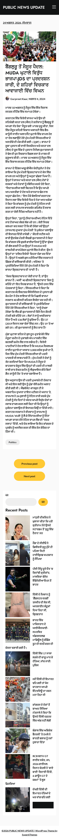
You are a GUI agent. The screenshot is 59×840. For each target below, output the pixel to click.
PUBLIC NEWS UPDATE (24, 7)
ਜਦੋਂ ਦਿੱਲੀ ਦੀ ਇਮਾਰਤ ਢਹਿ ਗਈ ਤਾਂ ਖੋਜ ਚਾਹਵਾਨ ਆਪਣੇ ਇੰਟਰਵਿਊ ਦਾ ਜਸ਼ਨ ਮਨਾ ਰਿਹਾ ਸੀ (43, 686)
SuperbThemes (29, 834)
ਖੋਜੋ (6, 495)
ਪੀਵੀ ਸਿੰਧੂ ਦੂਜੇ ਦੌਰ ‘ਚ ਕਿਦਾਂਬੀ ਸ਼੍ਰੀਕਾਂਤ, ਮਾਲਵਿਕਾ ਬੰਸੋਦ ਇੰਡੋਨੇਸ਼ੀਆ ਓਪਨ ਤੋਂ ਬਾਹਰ (43, 576)
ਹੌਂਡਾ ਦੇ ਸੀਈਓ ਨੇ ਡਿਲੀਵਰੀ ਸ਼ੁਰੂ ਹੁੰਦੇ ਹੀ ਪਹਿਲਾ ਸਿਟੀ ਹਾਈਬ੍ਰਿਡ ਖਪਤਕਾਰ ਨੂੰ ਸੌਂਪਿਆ (43, 550)
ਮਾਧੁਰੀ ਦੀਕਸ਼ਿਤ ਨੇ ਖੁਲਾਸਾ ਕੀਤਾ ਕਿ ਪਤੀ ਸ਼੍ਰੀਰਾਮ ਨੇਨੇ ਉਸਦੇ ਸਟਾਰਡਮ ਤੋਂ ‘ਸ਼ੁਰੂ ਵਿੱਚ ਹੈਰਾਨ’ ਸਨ (43, 525)
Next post (29, 476)
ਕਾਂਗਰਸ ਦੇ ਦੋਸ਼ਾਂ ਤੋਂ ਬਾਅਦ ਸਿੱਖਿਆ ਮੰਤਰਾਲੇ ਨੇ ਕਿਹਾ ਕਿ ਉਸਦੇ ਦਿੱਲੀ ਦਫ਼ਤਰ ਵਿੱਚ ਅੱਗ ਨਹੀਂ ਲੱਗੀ (42, 712)
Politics (12, 442)
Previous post (29, 463)
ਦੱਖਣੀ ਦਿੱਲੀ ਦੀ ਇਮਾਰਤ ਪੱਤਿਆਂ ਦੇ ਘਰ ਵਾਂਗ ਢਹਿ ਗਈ (41, 793)
